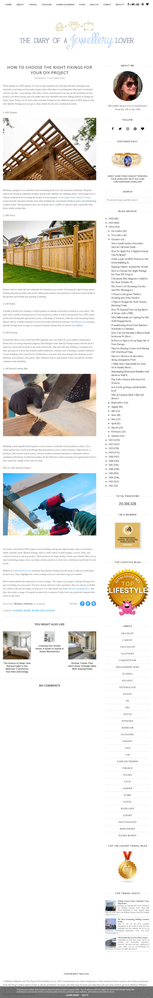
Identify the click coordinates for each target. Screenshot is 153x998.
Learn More (72, 995)
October (115, 239)
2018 (111, 460)
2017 (111, 464)
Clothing (127, 653)
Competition (127, 660)
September (117, 402)
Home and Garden (43, 610)
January (115, 435)
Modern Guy (80, 322)
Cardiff (127, 640)
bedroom (128, 728)
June (113, 415)
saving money (128, 835)
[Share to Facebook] (82, 603)
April (113, 423)
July (113, 411)
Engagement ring (127, 667)
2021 (111, 448)
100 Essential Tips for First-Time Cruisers (133, 938)
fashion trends (127, 761)
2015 (111, 473)
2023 (111, 440)
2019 (111, 456)
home (27, 610)
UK (127, 701)
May (113, 419)
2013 (111, 481)
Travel (127, 694)
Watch (127, 714)
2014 (111, 477)
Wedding (127, 721)
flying (127, 775)
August (114, 406)
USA (127, 707)
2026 (111, 218)
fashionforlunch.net (22, 570)
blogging (127, 734)
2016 (111, 469)
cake (128, 748)
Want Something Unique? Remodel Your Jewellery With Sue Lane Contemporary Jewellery (128, 179)
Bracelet (127, 633)
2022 (111, 444)
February (116, 431)
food (127, 781)
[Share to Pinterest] (93, 603)
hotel (127, 802)
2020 (111, 452)
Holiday (127, 680)
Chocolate (127, 647)
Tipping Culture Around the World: (129, 266)
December (117, 231)
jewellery (127, 808)
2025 (111, 222)
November (117, 235)
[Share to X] (88, 603)
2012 (111, 485)
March (114, 427)
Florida (128, 674)
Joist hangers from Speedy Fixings (74, 197)
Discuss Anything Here (78, 588)
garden (17, 610)
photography (127, 822)
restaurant (127, 829)
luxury (127, 815)
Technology (127, 687)
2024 (111, 226)
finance (127, 768)
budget (128, 741)
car (128, 754)
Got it (85, 995)
